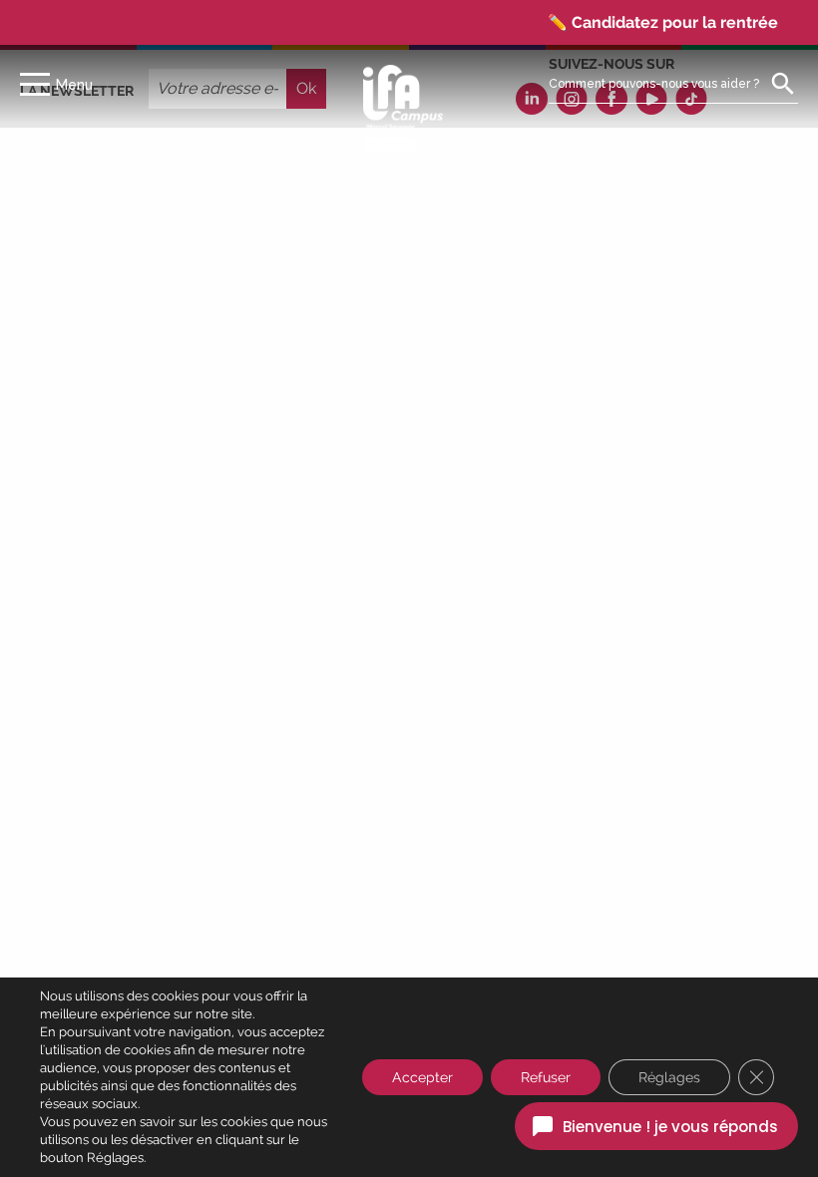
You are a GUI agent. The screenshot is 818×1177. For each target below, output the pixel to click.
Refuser (546, 1077)
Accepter (422, 1077)
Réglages (669, 1077)
